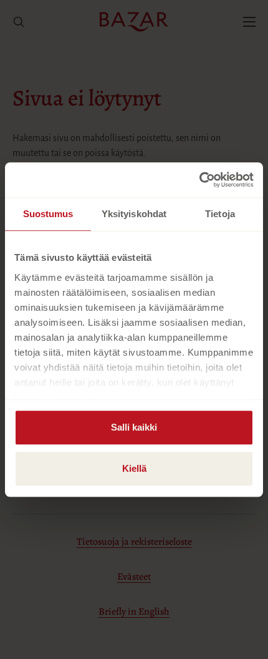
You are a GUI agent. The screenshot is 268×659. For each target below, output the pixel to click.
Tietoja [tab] (220, 213)
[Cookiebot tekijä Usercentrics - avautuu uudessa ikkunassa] (199, 180)
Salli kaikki (134, 427)
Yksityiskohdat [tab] (134, 213)
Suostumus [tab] (48, 213)
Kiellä (134, 468)
